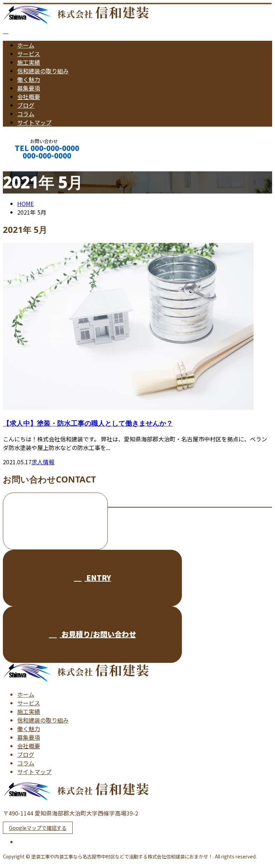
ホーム (25, 45)
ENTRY (98, 577)
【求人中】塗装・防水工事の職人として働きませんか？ (88, 423)
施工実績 (28, 62)
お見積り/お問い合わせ (98, 634)
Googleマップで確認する (38, 827)
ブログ (25, 105)
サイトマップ (34, 122)
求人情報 (43, 462)
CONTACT (28, 165)
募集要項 (28, 88)
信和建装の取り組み (43, 71)
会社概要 (28, 96)
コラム (25, 113)
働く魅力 (28, 79)
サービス (28, 53)
